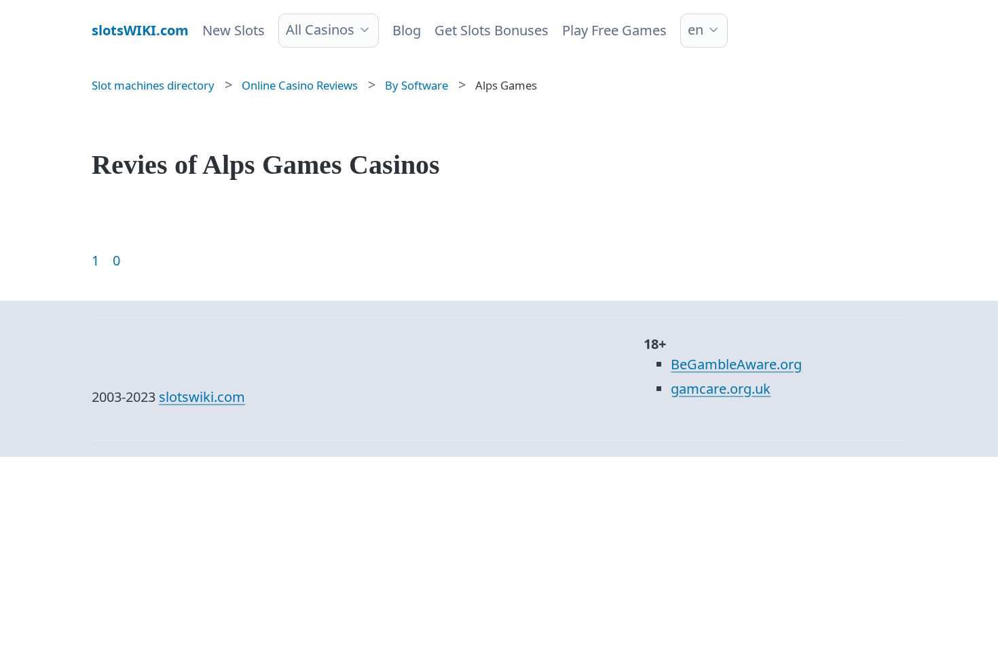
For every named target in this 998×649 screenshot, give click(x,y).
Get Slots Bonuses (492, 30)
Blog (406, 30)
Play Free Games (614, 30)
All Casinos (320, 29)
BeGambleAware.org (736, 364)
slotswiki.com (202, 397)
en (695, 29)
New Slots (233, 30)
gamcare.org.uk (721, 388)
